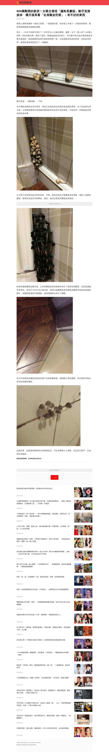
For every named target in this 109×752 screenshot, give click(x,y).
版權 (34, 745)
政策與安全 (25, 745)
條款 (29, 745)
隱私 (32, 745)
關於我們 (19, 745)
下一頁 (54, 477)
